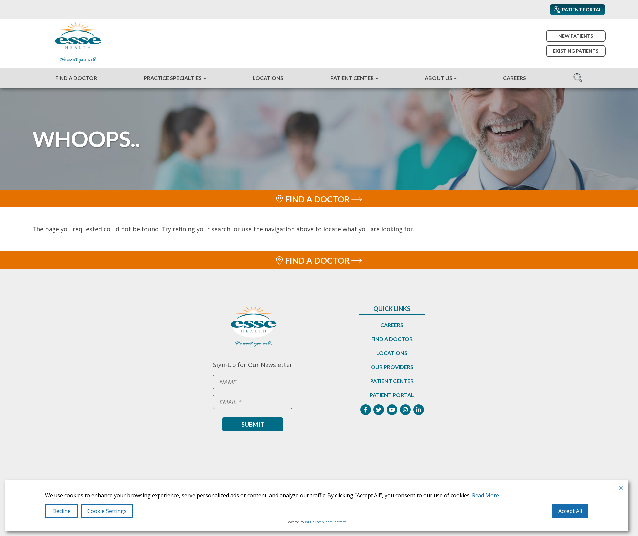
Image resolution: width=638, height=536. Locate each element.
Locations (268, 78)
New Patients (575, 36)
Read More (485, 495)
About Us (438, 78)
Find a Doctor (76, 78)
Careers (514, 78)
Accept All (570, 511)
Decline (62, 511)
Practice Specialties (173, 78)
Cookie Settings (107, 511)
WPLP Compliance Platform (326, 522)
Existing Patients (575, 51)
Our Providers (392, 367)
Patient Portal (392, 395)
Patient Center (352, 78)
